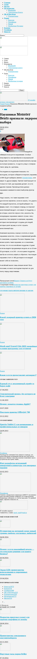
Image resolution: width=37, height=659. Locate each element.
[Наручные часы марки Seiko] (5, 650)
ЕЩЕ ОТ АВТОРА (27, 290)
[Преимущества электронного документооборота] (5, 631)
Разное (6, 18)
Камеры (7, 28)
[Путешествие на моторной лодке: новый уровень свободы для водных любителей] (5, 527)
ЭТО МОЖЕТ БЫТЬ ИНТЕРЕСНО (11, 290)
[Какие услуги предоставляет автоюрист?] (12, 369)
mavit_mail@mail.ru (20, 512)
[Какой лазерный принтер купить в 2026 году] (12, 311)
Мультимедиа (9, 8)
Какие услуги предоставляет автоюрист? (18, 375)
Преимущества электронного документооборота (13, 637)
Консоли (11, 20)
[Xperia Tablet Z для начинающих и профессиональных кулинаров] (15, 451)
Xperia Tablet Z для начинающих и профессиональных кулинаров (16, 425)
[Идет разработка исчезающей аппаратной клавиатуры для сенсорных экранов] (15, 491)
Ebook (10, 24)
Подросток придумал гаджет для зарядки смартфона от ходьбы (18, 286)
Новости (7, 32)
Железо (6, 6)
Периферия (12, 22)
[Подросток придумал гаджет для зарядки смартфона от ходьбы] (5, 613)
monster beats (27, 178)
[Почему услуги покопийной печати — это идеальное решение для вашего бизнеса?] (5, 545)
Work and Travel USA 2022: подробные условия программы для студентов (18, 347)
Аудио (6, 5)
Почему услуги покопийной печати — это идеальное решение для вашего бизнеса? (17, 551)
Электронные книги (15, 12)
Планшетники (13, 16)
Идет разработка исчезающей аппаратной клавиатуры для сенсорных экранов (18, 465)
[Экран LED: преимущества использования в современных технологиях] (5, 566)
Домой (2, 104)
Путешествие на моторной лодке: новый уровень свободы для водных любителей (18, 532)
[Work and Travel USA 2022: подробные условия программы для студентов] (12, 340)
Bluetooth (12, 10)
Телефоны (8, 30)
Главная (7, 3)
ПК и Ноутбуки (10, 14)
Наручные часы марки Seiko (13, 654)
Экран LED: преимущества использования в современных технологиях (13, 572)
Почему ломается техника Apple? (15, 404)
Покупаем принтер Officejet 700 (15, 412)
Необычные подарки (15, 26)
